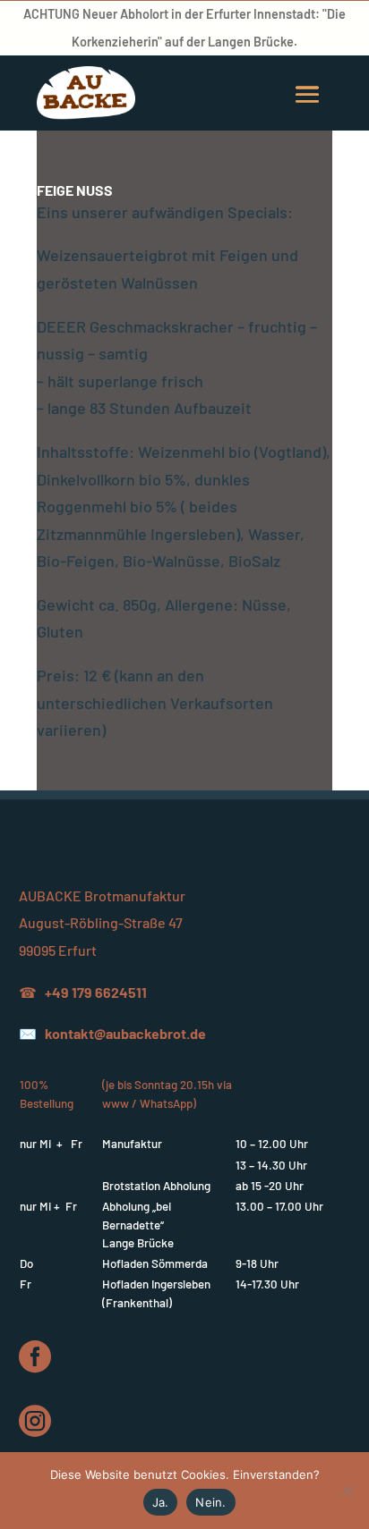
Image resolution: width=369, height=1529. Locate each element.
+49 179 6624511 (96, 992)
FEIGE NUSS (75, 190)
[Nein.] (347, 1490)
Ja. (160, 1502)
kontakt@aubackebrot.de (125, 1033)
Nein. (210, 1502)
